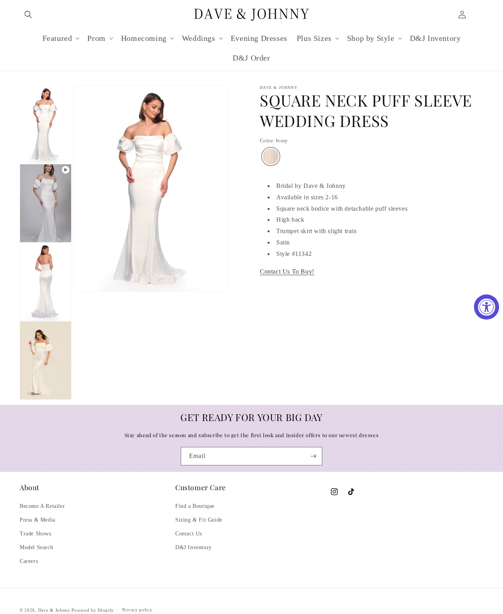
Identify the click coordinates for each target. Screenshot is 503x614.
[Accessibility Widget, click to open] (486, 307)
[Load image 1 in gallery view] (46, 124)
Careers (29, 561)
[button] (28, 14)
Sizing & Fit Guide (198, 520)
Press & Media (37, 520)
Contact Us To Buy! (287, 271)
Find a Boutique (195, 506)
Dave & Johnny (54, 610)
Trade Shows (35, 534)
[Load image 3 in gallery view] (46, 360)
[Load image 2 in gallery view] (46, 282)
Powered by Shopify (93, 610)
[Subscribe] (313, 456)
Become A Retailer (42, 506)
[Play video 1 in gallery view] (46, 203)
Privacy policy (137, 609)
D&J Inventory (193, 547)
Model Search (36, 547)
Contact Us (188, 534)
